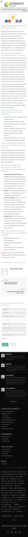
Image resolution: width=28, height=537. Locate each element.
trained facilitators (12, 91)
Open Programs (6, 451)
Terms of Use (19, 516)
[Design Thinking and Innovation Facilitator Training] (14, 6)
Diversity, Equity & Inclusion (9, 420)
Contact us (4, 252)
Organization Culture (7, 428)
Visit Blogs (4, 464)
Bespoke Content (6, 413)
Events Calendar (6, 449)
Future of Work (5, 424)
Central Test (5, 439)
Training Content (7, 418)
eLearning (5, 415)
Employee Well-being (7, 422)
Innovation (4, 426)
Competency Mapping (7, 411)
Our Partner (5, 453)
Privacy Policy (6, 516)
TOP (14, 520)
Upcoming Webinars (7, 455)
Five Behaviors (5, 437)
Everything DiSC (6, 441)
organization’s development (8, 157)
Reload (5, 338)
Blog (24, 262)
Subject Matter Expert (6, 262)
